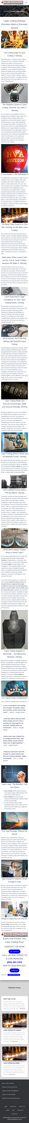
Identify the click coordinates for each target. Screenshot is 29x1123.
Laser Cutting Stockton (9, 1087)
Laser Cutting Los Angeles (12, 1030)
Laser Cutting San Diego (11, 1063)
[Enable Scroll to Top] (26, 1120)
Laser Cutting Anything (14, 974)
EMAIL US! (15, 970)
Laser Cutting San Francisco (11, 1098)
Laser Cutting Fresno (8, 1094)
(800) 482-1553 (14, 962)
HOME (5, 1106)
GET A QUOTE (14, 951)
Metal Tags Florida (9, 999)
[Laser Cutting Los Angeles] (14, 1020)
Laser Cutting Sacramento (10, 1090)
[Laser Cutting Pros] (13, 2)
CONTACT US (22, 1106)
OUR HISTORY (13, 1106)
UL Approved (14, 1114)
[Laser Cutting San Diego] (14, 1053)
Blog (13, 1110)
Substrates (20, 1110)
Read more (22, 1008)
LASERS (7, 1110)
